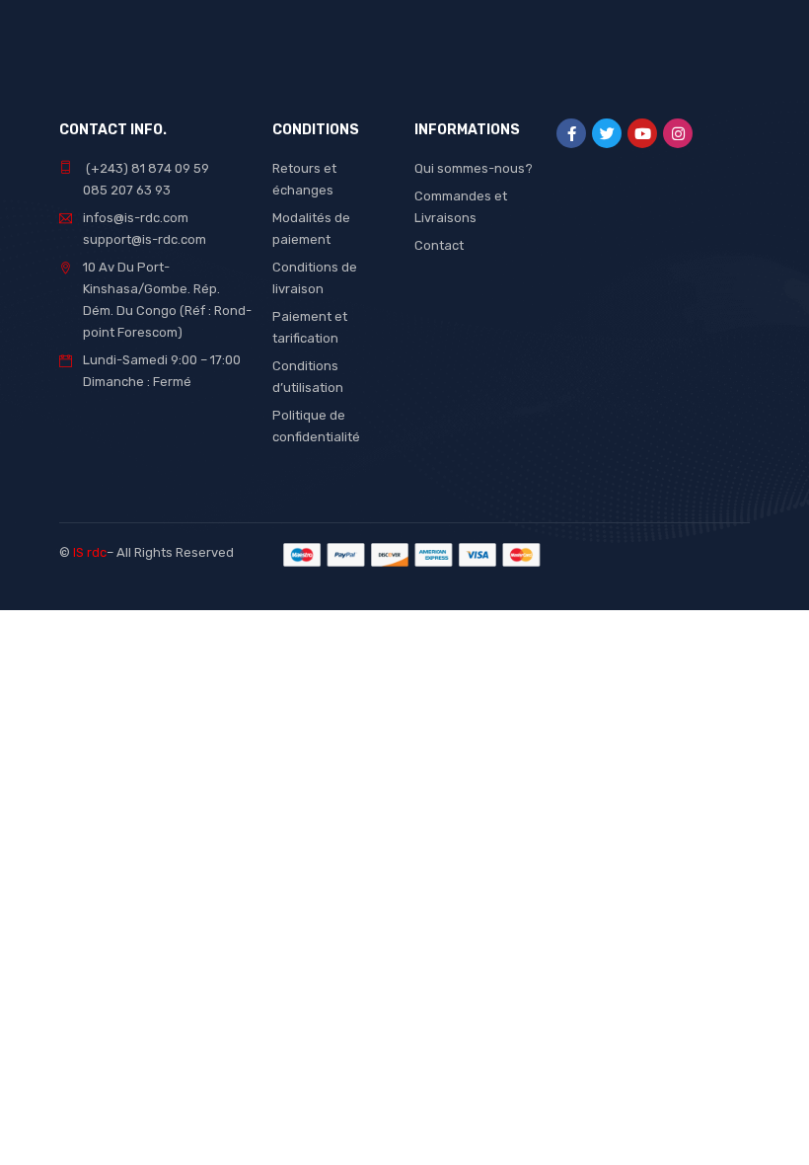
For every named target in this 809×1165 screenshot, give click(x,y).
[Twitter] (607, 133)
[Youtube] (642, 133)
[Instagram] (678, 133)
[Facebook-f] (571, 133)
